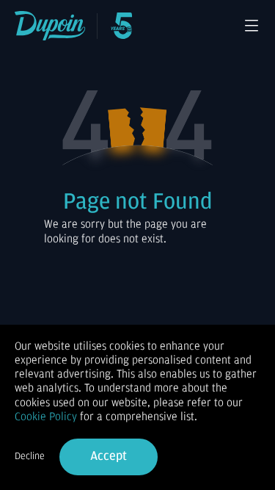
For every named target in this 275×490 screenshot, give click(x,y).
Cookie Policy (46, 416)
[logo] (50, 25)
